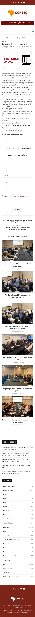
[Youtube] (21, 2)
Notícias (18, 564)
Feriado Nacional (23, 141)
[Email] (24, 2)
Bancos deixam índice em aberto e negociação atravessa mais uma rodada (16, 472)
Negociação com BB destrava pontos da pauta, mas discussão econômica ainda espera (16, 454)
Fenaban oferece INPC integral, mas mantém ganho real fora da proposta (15, 460)
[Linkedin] (18, 2)
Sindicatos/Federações (19, 539)
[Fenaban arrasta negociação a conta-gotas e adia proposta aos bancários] (17, 406)
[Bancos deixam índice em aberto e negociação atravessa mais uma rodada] (17, 313)
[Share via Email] (30, 148)
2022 (4, 141)
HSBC (18, 548)
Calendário (11, 141)
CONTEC (11, 47)
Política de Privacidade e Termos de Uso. (15, 197)
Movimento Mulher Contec (18, 556)
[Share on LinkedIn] (24, 148)
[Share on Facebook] (22, 148)
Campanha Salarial (18, 523)
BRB (18, 515)
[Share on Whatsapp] (26, 148)
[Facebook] (10, 2)
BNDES (18, 506)
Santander (18, 572)
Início (3, 38)
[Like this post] (20, 148)
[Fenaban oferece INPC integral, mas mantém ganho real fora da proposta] (17, 281)
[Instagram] (15, 2)
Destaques (18, 527)
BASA (18, 498)
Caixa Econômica (18, 519)
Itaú (18, 552)
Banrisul (18, 494)
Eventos (18, 531)
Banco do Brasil (18, 490)
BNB (18, 502)
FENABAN (18, 544)
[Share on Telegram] (28, 148)
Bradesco (18, 511)
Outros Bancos (18, 568)
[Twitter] (13, 2)
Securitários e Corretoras (18, 576)
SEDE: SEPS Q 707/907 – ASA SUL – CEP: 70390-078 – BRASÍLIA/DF (17, 607)
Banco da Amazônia (18, 486)
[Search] (33, 31)
